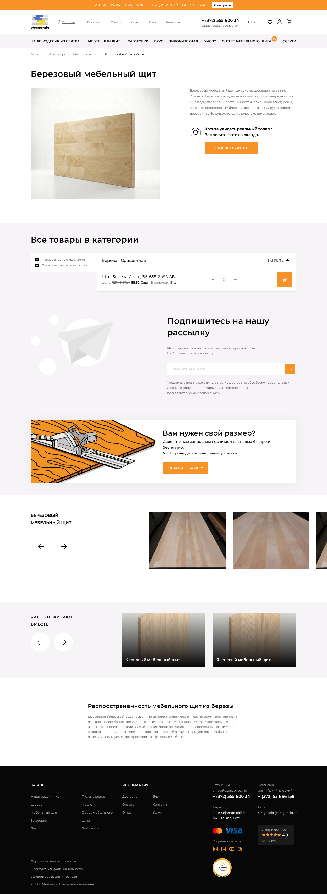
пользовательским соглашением (193, 393)
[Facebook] (223, 849)
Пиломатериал (183, 41)
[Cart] (289, 22)
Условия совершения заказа (54, 876)
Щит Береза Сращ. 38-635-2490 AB (138, 276)
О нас (135, 22)
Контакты (173, 22)
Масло (210, 41)
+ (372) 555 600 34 (220, 20)
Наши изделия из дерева (55, 41)
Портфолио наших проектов (54, 861)
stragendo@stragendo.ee (220, 25)
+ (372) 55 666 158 (276, 796)
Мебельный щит (104, 41)
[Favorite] (270, 22)
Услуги (289, 41)
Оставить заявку (185, 468)
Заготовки (138, 41)
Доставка (94, 22)
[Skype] (240, 849)
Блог (153, 22)
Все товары (91, 828)
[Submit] (290, 369)
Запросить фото (231, 148)
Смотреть (222, 5)
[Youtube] (232, 849)
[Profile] (279, 22)
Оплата (116, 22)
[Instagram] (215, 849)
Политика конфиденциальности (57, 869)
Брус (158, 41)
